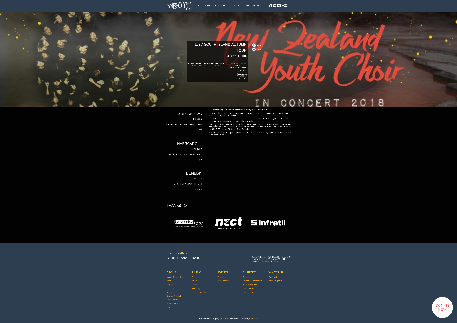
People (169, 281)
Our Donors (248, 292)
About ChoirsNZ (173, 300)
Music (224, 6)
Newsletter (196, 257)
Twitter (183, 257)
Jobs (240, 6)
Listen (194, 284)
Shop (194, 277)
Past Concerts (223, 281)
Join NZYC (170, 288)
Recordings (196, 288)
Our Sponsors (248, 288)
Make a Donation (250, 284)
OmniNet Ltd (253, 319)
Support (232, 6)
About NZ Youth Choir (175, 277)
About (217, 6)
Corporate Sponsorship (252, 281)
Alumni (169, 292)
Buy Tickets (258, 6)
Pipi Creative (223, 319)
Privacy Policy (172, 303)
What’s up (209, 6)
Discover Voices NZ (175, 296)
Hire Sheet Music (199, 292)
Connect (247, 6)
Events (199, 6)
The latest (272, 277)
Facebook (171, 257)
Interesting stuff (275, 281)
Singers (170, 284)
